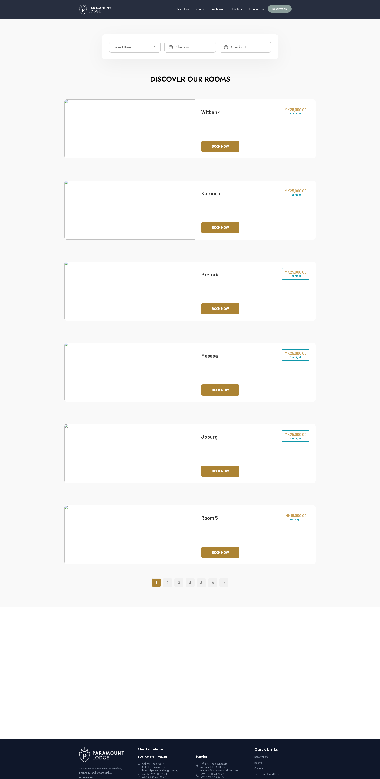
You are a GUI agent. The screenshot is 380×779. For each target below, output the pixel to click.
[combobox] (135, 47)
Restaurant (218, 9)
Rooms (200, 9)
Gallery (237, 9)
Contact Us (256, 9)
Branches (182, 9)
